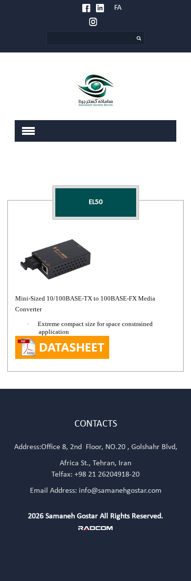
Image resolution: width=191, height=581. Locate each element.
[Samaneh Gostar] (95, 90)
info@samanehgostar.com (120, 491)
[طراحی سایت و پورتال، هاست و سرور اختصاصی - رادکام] (95, 527)
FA (117, 8)
